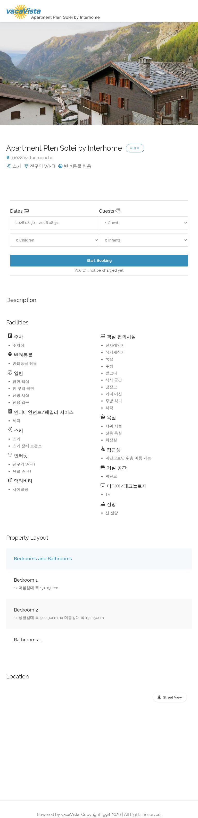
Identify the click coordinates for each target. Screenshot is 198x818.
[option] (99, 73)
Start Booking (99, 260)
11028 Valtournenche (32, 157)
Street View (172, 697)
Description (21, 300)
